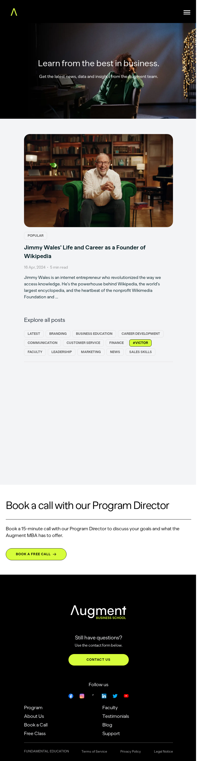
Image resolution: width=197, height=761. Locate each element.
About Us (34, 716)
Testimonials (115, 716)
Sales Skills (140, 352)
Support (111, 733)
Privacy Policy (130, 751)
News (115, 352)
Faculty (35, 352)
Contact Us (98, 660)
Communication (42, 343)
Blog (107, 725)
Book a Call (36, 725)
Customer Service (83, 343)
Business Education (94, 334)
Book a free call (33, 554)
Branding (58, 334)
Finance (116, 343)
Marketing (91, 352)
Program (33, 707)
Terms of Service (94, 751)
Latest (34, 334)
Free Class (35, 733)
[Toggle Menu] (187, 12)
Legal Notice (163, 751)
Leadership (61, 352)
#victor (140, 343)
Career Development (141, 334)
